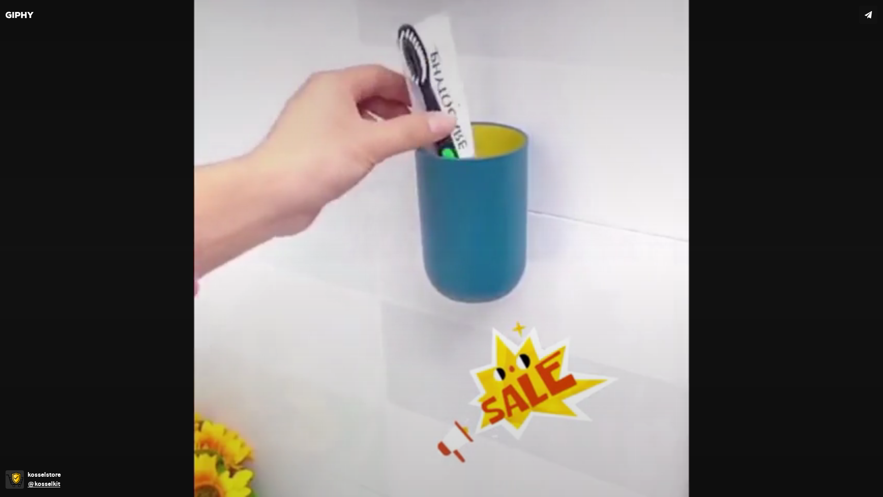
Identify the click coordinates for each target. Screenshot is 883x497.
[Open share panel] (868, 15)
